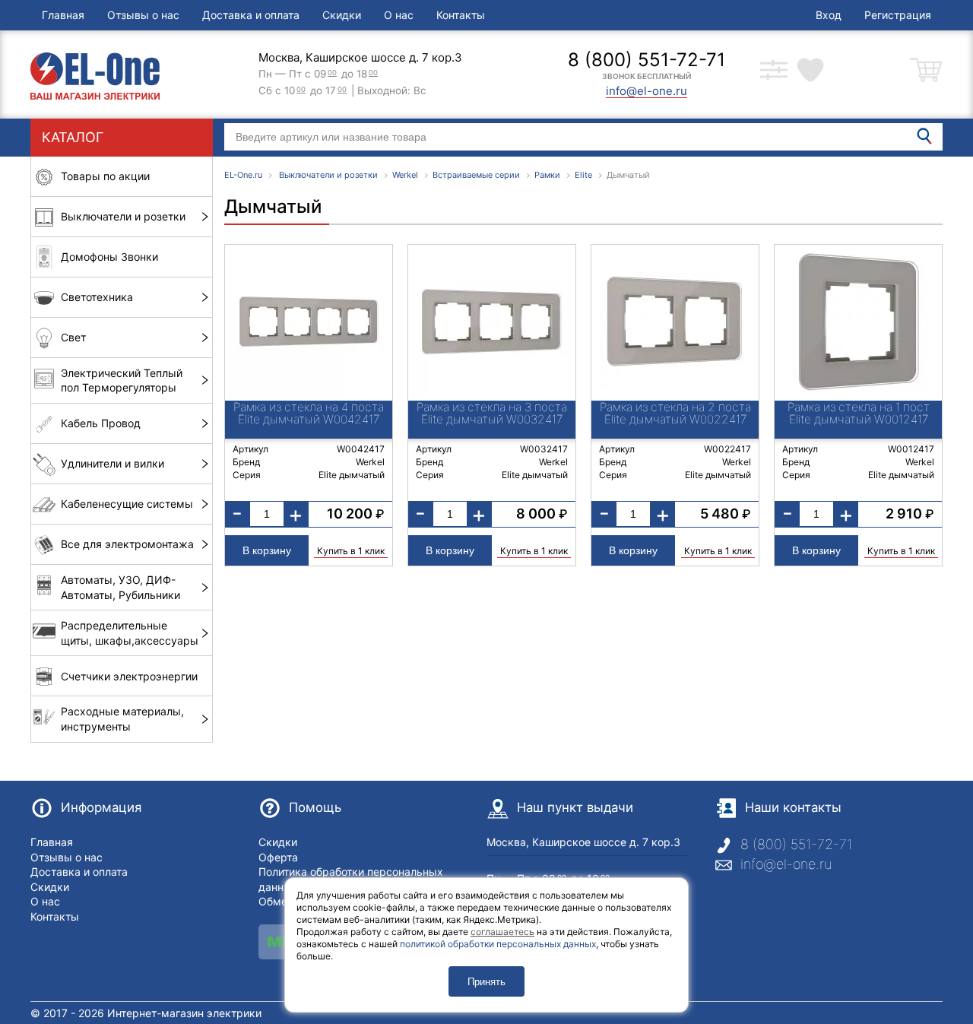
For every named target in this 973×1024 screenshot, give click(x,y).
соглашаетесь (502, 931)
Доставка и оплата (251, 14)
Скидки (341, 14)
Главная (63, 14)
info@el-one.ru (786, 864)
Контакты (460, 14)
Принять (486, 982)
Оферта (278, 857)
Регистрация (897, 14)
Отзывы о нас (143, 14)
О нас (399, 14)
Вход (828, 14)
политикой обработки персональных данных (498, 943)
